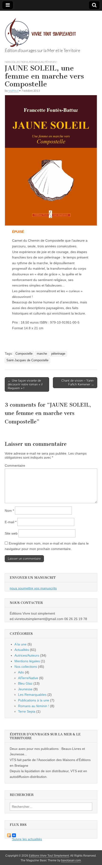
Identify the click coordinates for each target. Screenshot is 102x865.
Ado (21, 672)
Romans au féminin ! (43, 61)
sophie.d (13, 90)
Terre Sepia (26, 711)
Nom (9, 510)
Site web (11, 533)
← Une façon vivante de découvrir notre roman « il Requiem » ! (25, 384)
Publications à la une (33, 700)
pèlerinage (58, 353)
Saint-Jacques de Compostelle (27, 360)
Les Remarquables (32, 694)
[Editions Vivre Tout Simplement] (40, 30)
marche (42, 353)
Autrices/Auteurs (26, 655)
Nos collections (16, 61)
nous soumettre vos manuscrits (33, 588)
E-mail (10, 522)
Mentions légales (27, 661)
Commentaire (15, 465)
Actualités (21, 650)
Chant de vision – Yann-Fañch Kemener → (77, 382)
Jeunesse (25, 689)
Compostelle (23, 353)
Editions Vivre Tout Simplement (49, 855)
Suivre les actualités (23, 835)
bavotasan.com (71, 860)
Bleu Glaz (25, 683)
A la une (20, 644)
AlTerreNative (28, 678)
